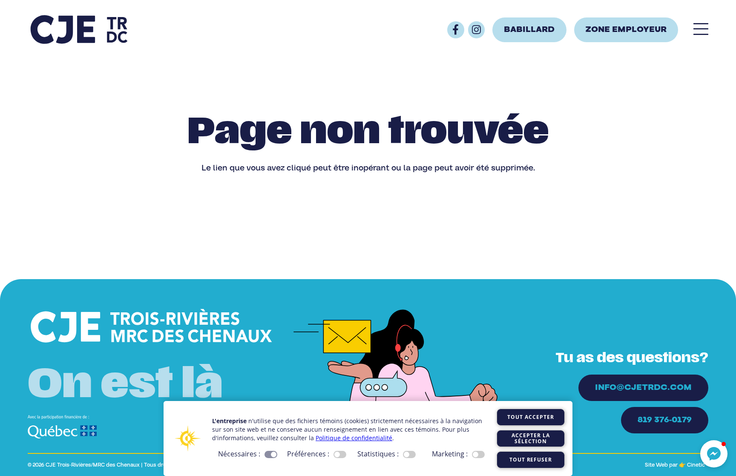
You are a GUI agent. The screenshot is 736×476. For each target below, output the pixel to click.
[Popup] (700, 29)
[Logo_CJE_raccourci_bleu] (79, 30)
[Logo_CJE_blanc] (151, 327)
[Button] (455, 29)
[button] (713, 453)
